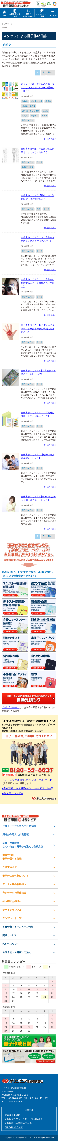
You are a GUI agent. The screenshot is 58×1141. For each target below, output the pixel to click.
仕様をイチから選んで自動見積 (19, 826)
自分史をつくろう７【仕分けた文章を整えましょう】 (37, 456)
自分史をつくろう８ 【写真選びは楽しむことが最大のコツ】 (37, 414)
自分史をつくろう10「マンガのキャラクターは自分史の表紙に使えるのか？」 (38, 328)
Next (50, 72)
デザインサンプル (12, 909)
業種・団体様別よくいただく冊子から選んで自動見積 (23, 845)
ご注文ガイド (10, 867)
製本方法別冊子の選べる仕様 (12, 857)
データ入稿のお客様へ (14, 884)
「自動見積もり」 (10, 707)
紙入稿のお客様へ (12, 901)
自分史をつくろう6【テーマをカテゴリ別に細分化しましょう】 (38, 498)
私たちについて (11, 944)
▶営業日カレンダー (12, 793)
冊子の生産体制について (16, 875)
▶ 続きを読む (50, 139)
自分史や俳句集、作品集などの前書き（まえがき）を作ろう (37, 150)
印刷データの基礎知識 (14, 892)
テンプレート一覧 (12, 918)
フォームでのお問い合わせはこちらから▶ (27, 779)
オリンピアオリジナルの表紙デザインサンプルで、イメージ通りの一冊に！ (37, 87)
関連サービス (10, 935)
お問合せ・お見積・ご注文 (17, 952)
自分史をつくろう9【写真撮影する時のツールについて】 (38, 372)
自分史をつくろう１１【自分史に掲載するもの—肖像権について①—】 (37, 283)
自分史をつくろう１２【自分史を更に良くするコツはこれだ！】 (37, 239)
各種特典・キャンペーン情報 (18, 927)
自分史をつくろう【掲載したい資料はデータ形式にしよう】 (37, 197)
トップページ (7, 24)
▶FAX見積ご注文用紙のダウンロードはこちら (26, 788)
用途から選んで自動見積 (16, 834)
